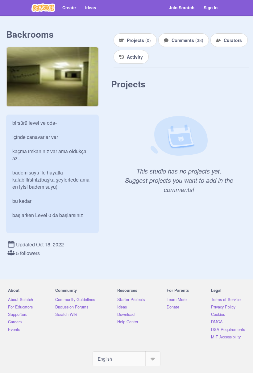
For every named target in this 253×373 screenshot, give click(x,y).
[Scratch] (43, 7)
